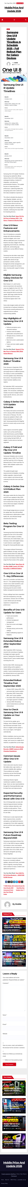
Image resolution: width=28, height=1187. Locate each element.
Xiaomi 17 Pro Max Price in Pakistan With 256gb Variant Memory (14, 351)
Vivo (5, 1103)
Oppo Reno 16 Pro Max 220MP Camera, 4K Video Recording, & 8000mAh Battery (14, 566)
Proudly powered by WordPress (9, 1174)
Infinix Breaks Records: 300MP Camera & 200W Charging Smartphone (14, 749)
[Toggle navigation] (14, 20)
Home (2, 1179)
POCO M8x (6, 1086)
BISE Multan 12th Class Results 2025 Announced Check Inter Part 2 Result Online (9, 890)
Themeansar (14, 1176)
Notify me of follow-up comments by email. (12, 1055)
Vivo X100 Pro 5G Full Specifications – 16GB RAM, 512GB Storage (14, 875)
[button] (25, 19)
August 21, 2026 (10, 1146)
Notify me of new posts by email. (13, 1060)
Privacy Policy (4, 1183)
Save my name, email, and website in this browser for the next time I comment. (14, 1046)
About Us (7, 1179)
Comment (6, 983)
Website (5, 1033)
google (9, 957)
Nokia (5, 1121)
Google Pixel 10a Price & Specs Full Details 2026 (14, 961)
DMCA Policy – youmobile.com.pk (18, 1179)
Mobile (16, 62)
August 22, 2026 (10, 1093)
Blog (8, 29)
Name (5, 1015)
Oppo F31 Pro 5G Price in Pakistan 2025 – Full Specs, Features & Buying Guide (14, 218)
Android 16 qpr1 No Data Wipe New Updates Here (19, 888)
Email (5, 1024)
